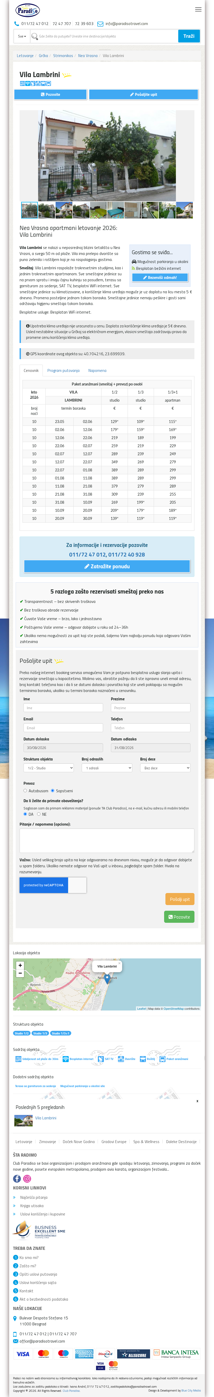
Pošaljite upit (145, 94)
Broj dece (147, 759)
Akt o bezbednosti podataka (44, 1299)
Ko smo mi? (29, 1257)
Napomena (97, 370)
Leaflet (141, 1008)
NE (44, 814)
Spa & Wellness (146, 1141)
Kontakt (26, 1291)
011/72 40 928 (126, 554)
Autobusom (38, 791)
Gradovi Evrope (114, 1141)
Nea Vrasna (88, 55)
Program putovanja (63, 370)
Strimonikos (63, 55)
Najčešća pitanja (33, 1197)
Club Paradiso (71, 1390)
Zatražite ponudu (110, 566)
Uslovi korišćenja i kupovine (42, 1214)
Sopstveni (64, 791)
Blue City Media (191, 1390)
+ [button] (20, 965)
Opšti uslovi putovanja (38, 1274)
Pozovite (181, 916)
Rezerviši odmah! (162, 277)
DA (31, 814)
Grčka (43, 55)
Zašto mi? (28, 1266)
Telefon (117, 719)
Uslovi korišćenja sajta (38, 1282)
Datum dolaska (36, 739)
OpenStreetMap (174, 1008)
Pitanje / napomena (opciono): (45, 824)
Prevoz (29, 783)
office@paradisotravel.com (42, 1341)
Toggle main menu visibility (198, 9)
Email (28, 719)
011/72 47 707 (63, 1334)
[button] (190, 115)
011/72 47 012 (87, 554)
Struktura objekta (38, 759)
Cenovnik (31, 370)
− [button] (20, 973)
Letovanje (25, 55)
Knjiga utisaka (31, 1205)
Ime (26, 699)
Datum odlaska (123, 739)
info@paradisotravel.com (127, 23)
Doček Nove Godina (79, 1141)
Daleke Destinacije (181, 1141)
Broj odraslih (92, 759)
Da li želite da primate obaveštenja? (53, 800)
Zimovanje (47, 1141)
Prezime (117, 699)
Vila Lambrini (45, 1118)
